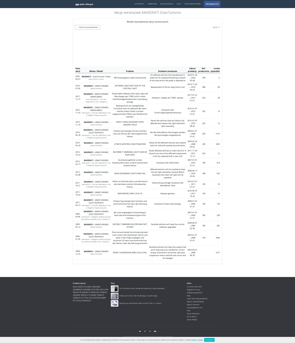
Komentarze (152, 4)
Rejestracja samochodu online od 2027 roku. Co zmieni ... (140, 303)
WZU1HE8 (77, 287)
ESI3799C (95, 289)
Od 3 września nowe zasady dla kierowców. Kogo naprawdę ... (142, 288)
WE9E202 (95, 292)
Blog (179, 4)
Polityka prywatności (194, 293)
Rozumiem (209, 340)
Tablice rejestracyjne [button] (192, 4)
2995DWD (96, 287)
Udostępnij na (212, 4)
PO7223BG (86, 287)
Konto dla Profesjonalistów (197, 299)
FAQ (188, 310)
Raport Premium (193, 304)
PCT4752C (77, 300)
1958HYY (100, 295)
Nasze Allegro (192, 319)
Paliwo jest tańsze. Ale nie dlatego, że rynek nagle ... (139, 296)
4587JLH (84, 295)
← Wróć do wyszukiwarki (87, 27)
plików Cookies (197, 340)
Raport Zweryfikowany (195, 301)
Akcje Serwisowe (193, 313)
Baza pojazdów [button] (167, 4)
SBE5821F (86, 292)
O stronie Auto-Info (194, 287)
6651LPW (104, 289)
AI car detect (192, 316)
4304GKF (76, 295)
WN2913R (77, 292)
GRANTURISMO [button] (96, 88)
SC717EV (84, 298)
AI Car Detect (139, 4)
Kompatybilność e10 (194, 307)
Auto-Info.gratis (136, 337)
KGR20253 (86, 300)
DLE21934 (93, 298)
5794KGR (103, 292)
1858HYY (76, 298)
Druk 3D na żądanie (156, 337)
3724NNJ (92, 295)
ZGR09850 (86, 289)
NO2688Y (102, 298)
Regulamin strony (193, 290)
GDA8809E (77, 289)
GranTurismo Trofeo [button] (96, 79)
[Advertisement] (147, 48)
